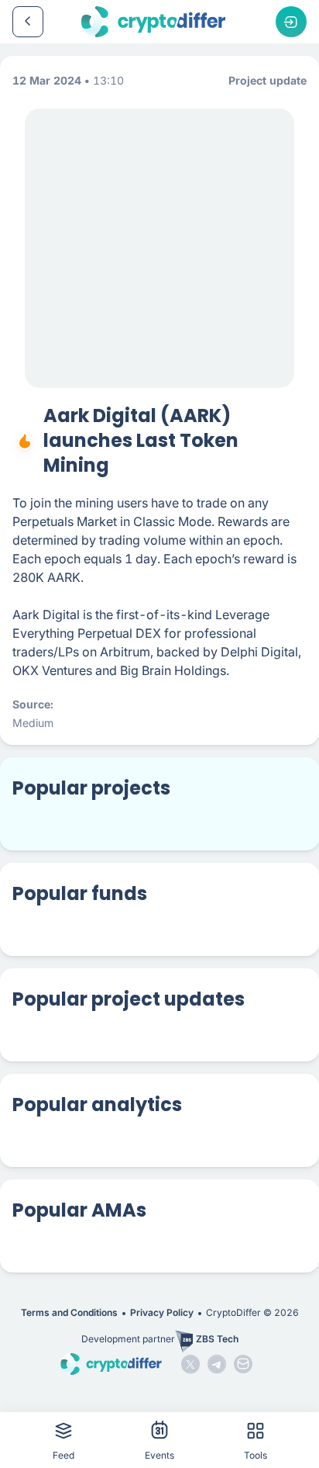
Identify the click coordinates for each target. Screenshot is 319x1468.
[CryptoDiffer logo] (153, 21)
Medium (32, 722)
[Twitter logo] (190, 1364)
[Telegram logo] (217, 1364)
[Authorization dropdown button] (291, 21)
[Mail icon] (243, 1364)
